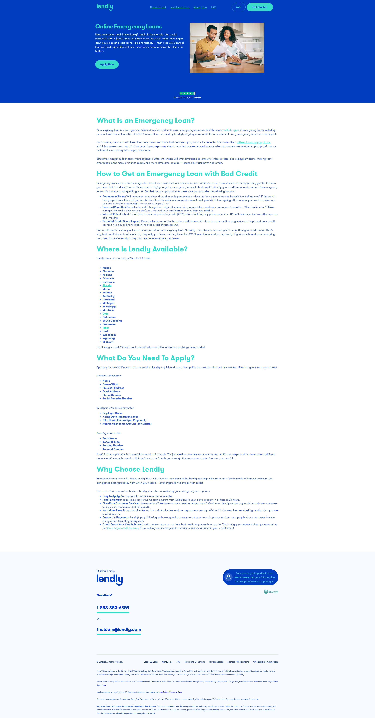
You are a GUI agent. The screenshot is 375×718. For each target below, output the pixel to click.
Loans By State (151, 662)
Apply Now (107, 64)
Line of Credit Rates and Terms (170, 692)
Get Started (259, 7)
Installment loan (179, 7)
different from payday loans (253, 142)
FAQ (213, 7)
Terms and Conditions (195, 662)
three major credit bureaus (123, 528)
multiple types (231, 130)
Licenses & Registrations (238, 662)
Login (238, 7)
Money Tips (200, 7)
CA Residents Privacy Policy (265, 662)
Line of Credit (158, 7)
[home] (118, 7)
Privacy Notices (216, 662)
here (104, 685)
